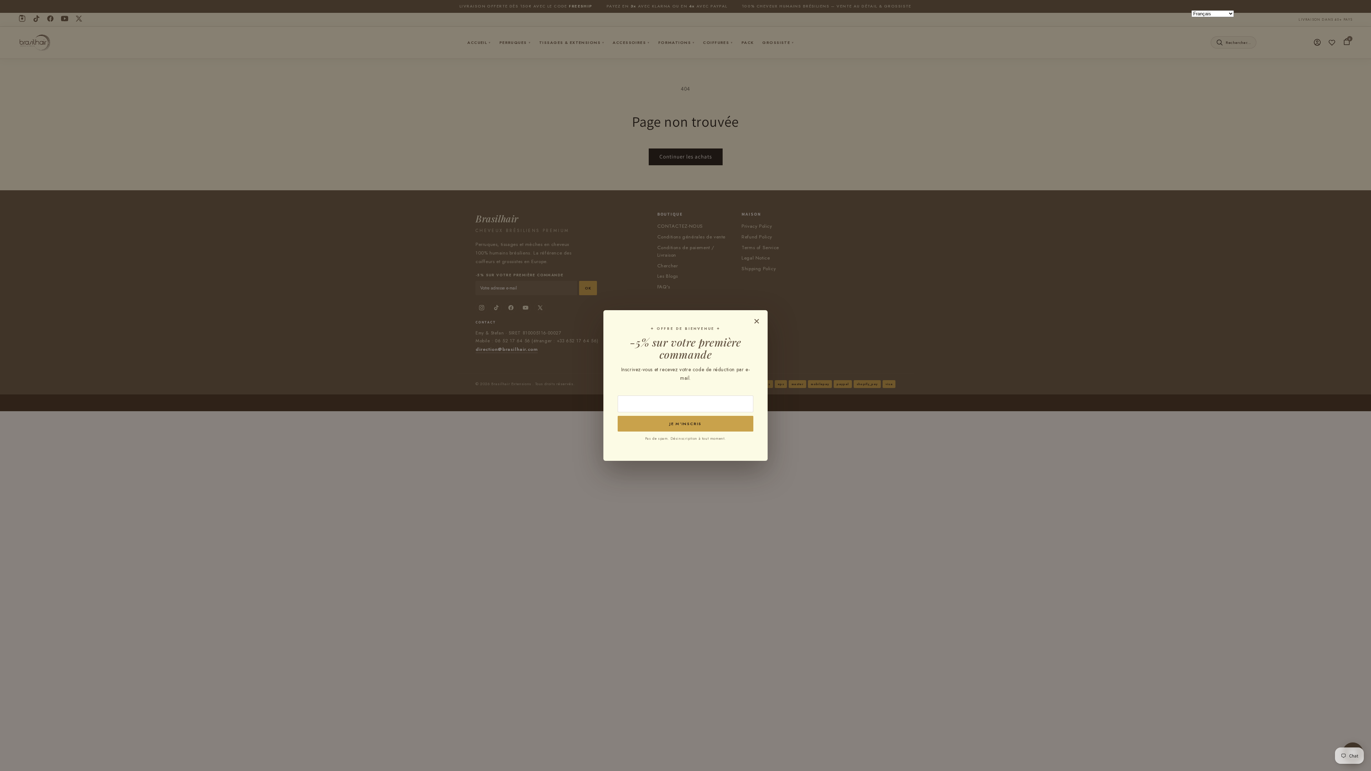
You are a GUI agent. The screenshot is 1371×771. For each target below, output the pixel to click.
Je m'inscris (685, 424)
